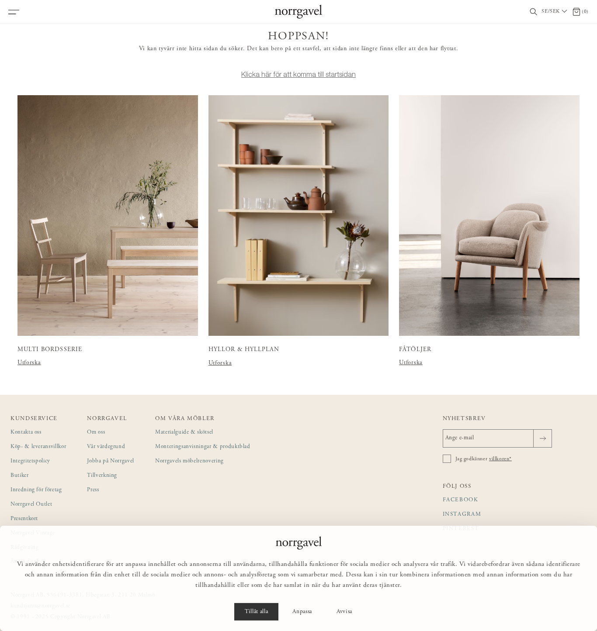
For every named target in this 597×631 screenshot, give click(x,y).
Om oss (96, 432)
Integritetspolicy (30, 461)
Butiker (19, 476)
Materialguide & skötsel (184, 432)
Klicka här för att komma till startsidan (298, 74)
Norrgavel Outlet (31, 504)
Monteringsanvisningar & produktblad (202, 447)
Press (93, 490)
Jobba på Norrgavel (110, 461)
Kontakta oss (26, 432)
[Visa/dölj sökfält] (533, 12)
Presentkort (24, 519)
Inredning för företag (36, 490)
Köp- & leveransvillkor (38, 447)
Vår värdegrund (106, 447)
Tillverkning (102, 476)
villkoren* (500, 459)
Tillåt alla (256, 612)
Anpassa (302, 612)
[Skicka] (542, 438)
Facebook (461, 500)
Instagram (462, 514)
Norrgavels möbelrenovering (189, 461)
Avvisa (344, 612)
